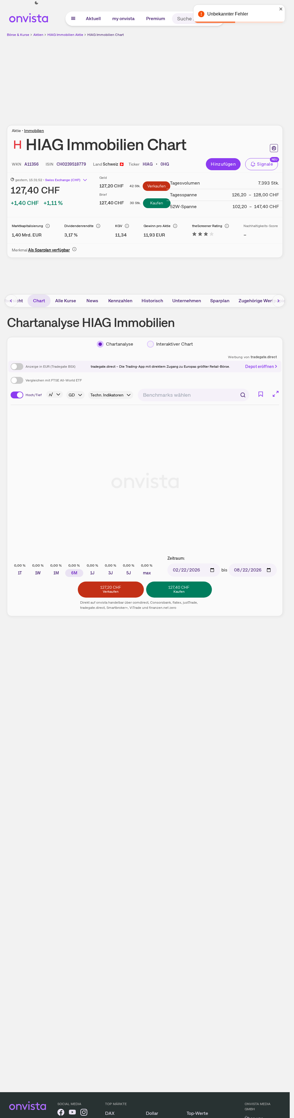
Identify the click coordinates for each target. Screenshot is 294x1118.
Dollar (152, 1113)
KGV (118, 226)
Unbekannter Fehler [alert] (227, 13)
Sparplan (219, 301)
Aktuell (93, 18)
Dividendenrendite (79, 226)
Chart (39, 301)
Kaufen (156, 203)
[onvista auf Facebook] (60, 1113)
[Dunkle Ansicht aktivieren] (36, 3)
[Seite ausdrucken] (274, 148)
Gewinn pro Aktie (157, 226)
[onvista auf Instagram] (83, 1113)
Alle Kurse (65, 301)
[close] (281, 9)
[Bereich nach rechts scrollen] (278, 300)
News (92, 301)
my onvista (123, 18)
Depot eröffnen (259, 366)
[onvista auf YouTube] (72, 1113)
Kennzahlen (120, 301)
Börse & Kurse (18, 34)
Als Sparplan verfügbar (49, 250)
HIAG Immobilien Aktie (65, 34)
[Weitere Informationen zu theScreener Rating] (203, 235)
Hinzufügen (223, 164)
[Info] (47, 225)
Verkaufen (156, 186)
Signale (265, 164)
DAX (110, 1113)
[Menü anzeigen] (73, 18)
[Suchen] (243, 395)
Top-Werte (197, 1113)
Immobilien (34, 130)
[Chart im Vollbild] (275, 393)
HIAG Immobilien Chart (105, 34)
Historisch (152, 301)
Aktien (38, 34)
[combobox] (193, 395)
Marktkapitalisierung (27, 226)
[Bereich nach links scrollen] (11, 300)
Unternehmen (186, 301)
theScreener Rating (207, 226)
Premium (155, 18)
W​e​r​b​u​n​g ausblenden (194, 77)
